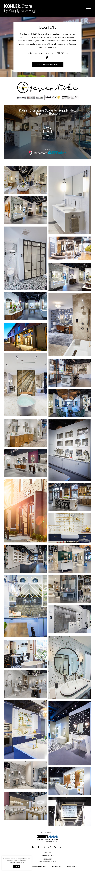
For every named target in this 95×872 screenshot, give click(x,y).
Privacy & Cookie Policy (16, 862)
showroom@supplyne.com (47, 861)
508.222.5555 (47, 859)
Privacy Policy (57, 866)
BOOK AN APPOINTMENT (47, 64)
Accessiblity (72, 866)
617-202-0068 (62, 53)
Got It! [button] (17, 866)
